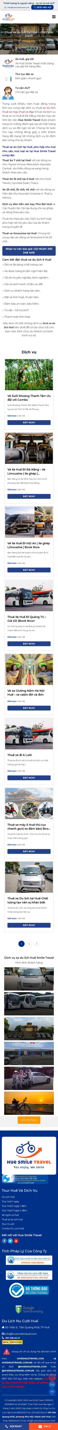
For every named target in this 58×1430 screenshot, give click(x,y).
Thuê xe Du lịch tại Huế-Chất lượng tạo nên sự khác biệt (27, 900)
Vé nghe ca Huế (10, 1215)
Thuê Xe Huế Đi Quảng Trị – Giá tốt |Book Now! (26, 619)
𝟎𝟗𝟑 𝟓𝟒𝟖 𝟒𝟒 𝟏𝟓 (13, 1337)
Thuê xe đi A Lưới (19, 755)
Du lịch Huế (8, 1197)
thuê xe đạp (26, 111)
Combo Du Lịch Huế (13, 1228)
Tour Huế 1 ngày (10, 1201)
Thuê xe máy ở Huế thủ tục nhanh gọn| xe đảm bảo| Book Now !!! (28, 827)
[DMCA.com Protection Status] (12, 1342)
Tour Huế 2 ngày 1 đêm (14, 1206)
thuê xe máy (10, 111)
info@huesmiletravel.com (21, 1333)
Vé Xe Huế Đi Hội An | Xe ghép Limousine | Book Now (28, 545)
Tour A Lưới (8, 1224)
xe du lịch (49, 107)
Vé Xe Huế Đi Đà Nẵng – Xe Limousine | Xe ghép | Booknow (26, 471)
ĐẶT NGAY (29, 422)
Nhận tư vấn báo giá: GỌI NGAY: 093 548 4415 (29, 250)
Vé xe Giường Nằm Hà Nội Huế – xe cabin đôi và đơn (25, 692)
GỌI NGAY (15, 1426)
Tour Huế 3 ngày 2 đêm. (14, 1210)
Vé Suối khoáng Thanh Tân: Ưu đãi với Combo (29, 398)
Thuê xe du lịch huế (12, 1219)
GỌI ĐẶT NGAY (29, 1120)
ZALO (46, 1426)
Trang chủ (29, 41)
